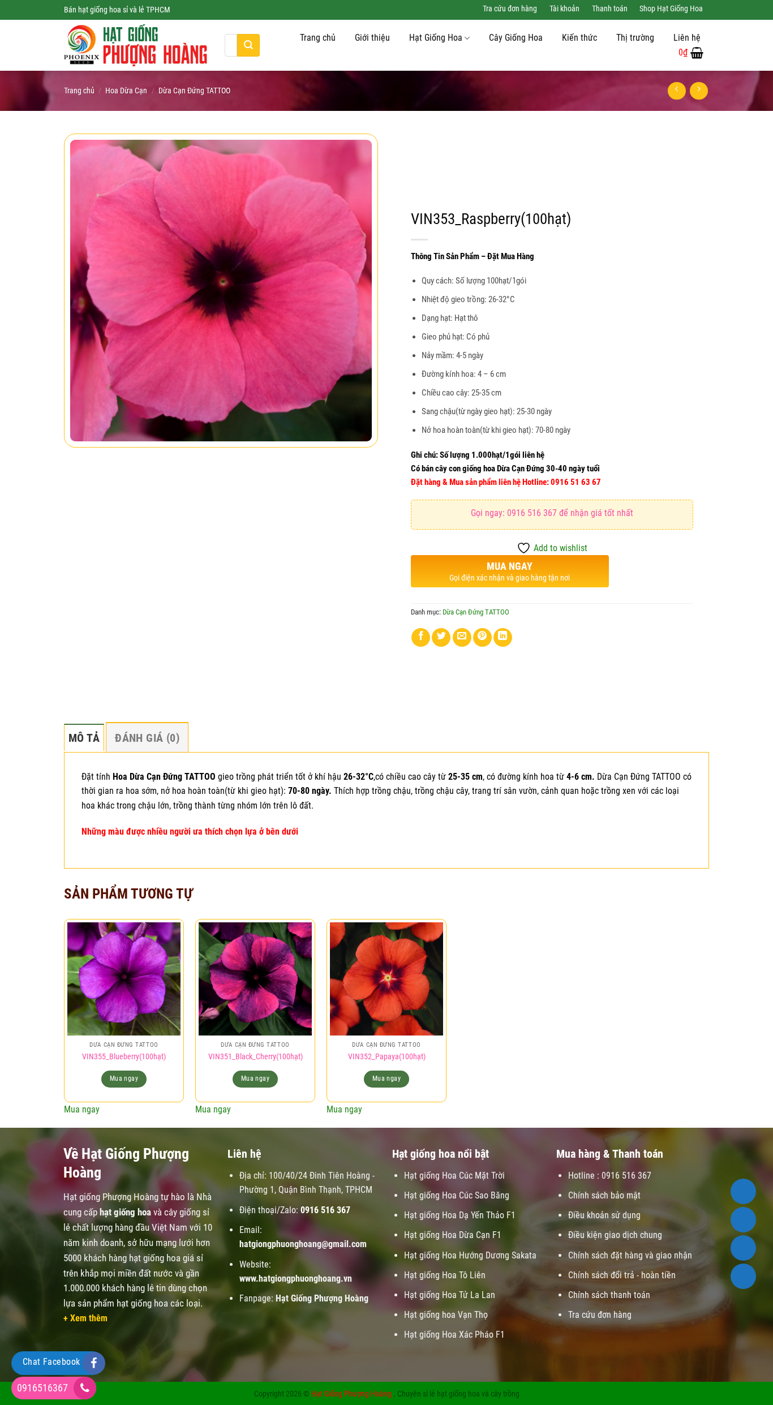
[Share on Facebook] (420, 637)
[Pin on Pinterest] (482, 637)
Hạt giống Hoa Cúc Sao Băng (456, 1195)
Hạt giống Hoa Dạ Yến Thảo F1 (460, 1215)
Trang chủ (318, 37)
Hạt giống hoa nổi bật (440, 1154)
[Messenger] (743, 1276)
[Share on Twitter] (441, 637)
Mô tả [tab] (84, 738)
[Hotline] (743, 1191)
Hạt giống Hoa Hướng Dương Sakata (470, 1255)
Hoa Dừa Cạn (126, 90)
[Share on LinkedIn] (502, 637)
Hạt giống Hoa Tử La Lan (449, 1295)
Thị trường (635, 37)
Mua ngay (124, 1078)
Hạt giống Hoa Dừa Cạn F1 (452, 1235)
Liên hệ (687, 37)
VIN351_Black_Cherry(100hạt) (255, 1057)
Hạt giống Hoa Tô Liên (445, 1275)
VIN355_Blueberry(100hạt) (124, 1057)
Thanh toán (610, 9)
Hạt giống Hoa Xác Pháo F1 (454, 1334)
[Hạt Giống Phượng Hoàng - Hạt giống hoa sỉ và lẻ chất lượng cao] (136, 45)
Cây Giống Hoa (516, 37)
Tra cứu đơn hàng (510, 9)
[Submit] (248, 45)
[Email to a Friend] (462, 637)
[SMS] (743, 1248)
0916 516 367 (325, 1210)
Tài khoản (564, 9)
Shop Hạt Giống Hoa (671, 9)
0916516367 (42, 1388)
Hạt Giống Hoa (435, 38)
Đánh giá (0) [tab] (147, 738)
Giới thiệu (372, 37)
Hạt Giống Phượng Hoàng (351, 1394)
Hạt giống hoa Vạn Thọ (446, 1314)
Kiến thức (579, 37)
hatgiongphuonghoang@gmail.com (303, 1244)
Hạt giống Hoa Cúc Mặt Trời (454, 1175)
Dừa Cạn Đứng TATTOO (194, 90)
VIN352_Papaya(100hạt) (387, 1057)
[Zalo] (743, 1219)
